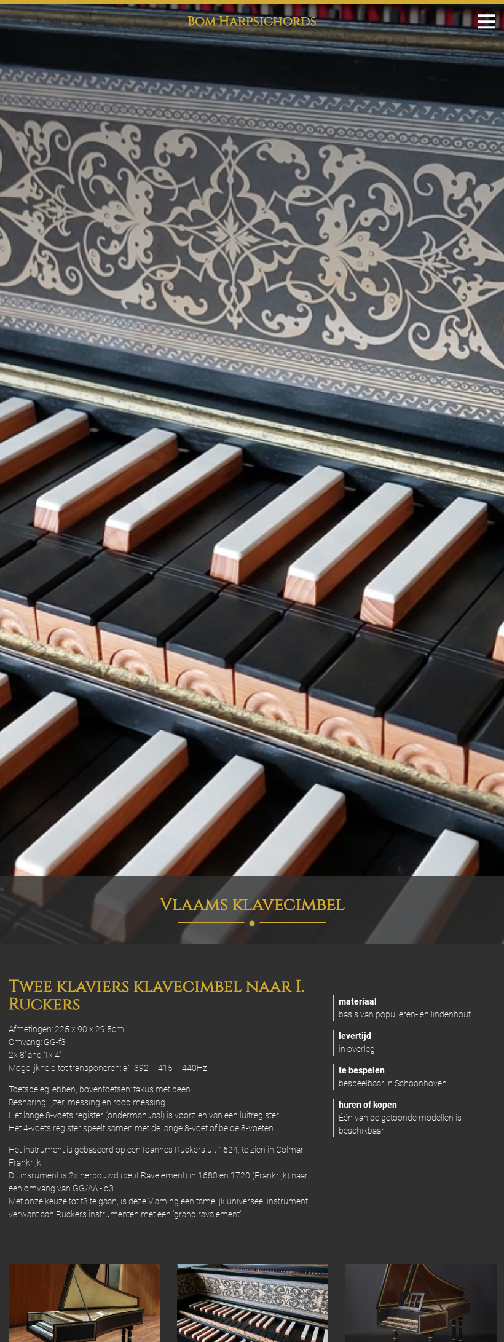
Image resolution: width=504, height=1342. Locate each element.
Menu (486, 21)
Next (477, 1314)
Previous (27, 1314)
